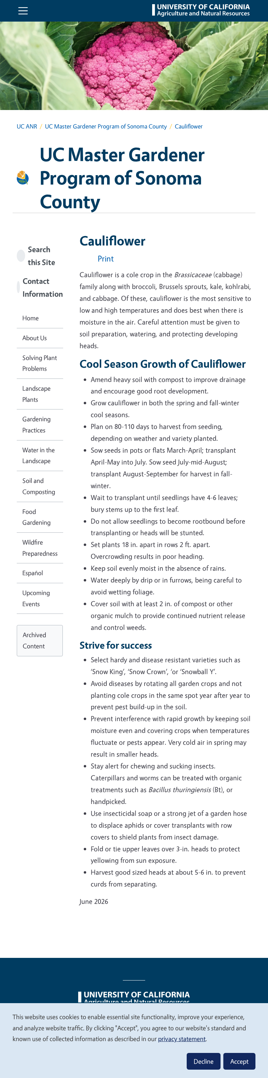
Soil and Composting (38, 486)
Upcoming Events (36, 598)
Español (32, 573)
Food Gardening (36, 517)
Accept (239, 1061)
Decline (204, 1061)
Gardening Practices (36, 424)
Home (30, 318)
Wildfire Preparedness (40, 547)
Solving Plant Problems (39, 363)
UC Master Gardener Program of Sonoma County (106, 126)
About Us (34, 338)
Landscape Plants (36, 394)
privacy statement (182, 1038)
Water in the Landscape (38, 455)
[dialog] (134, 1040)
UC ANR (27, 126)
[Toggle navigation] (23, 10)
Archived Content (34, 640)
